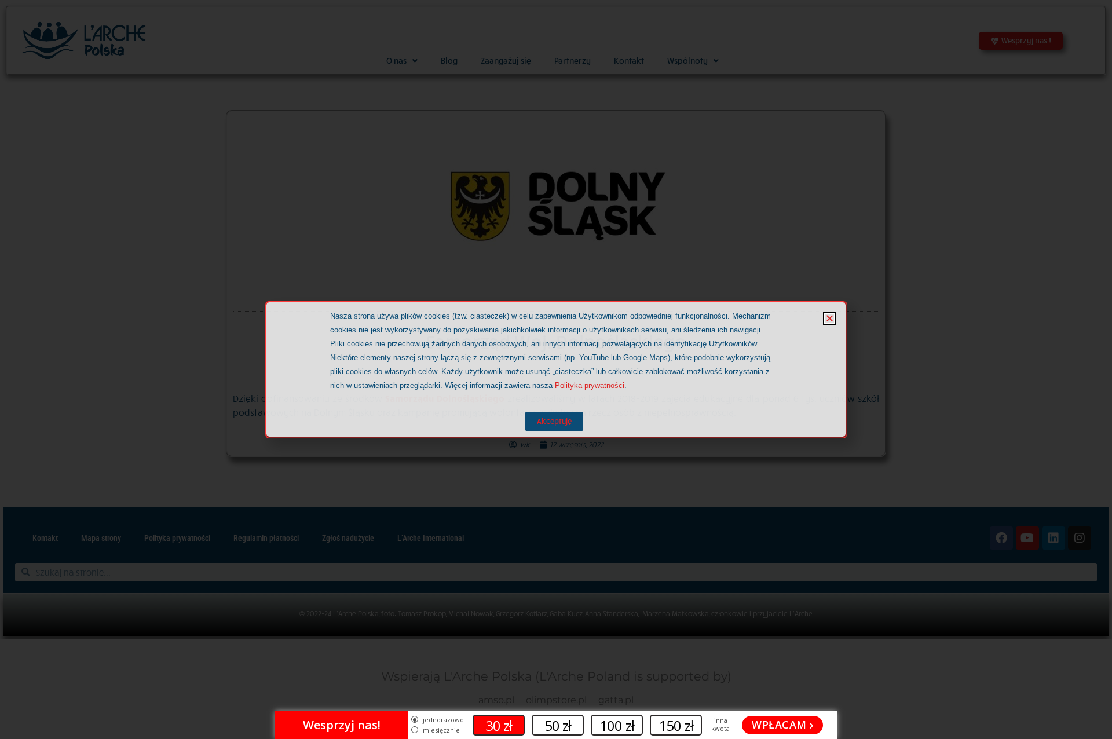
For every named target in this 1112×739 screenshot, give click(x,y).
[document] (556, 369)
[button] (829, 318)
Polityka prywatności (589, 385)
